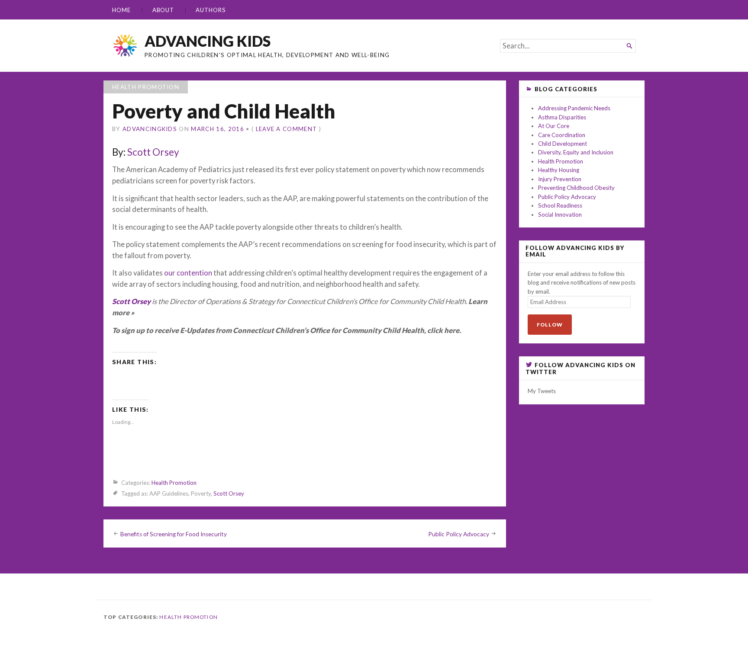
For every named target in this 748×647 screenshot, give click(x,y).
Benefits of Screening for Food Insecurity (173, 534)
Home (121, 9)
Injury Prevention (559, 179)
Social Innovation (560, 214)
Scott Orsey (153, 152)
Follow (550, 324)
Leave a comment (286, 128)
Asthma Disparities (562, 117)
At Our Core (553, 125)
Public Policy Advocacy (458, 534)
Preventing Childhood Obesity (576, 187)
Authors (211, 9)
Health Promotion (145, 86)
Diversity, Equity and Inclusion (575, 152)
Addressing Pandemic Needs (574, 108)
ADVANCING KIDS (208, 41)
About (163, 9)
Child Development (562, 143)
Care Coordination (561, 134)
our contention (188, 273)
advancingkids (150, 128)
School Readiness (560, 205)
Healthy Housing (558, 170)
